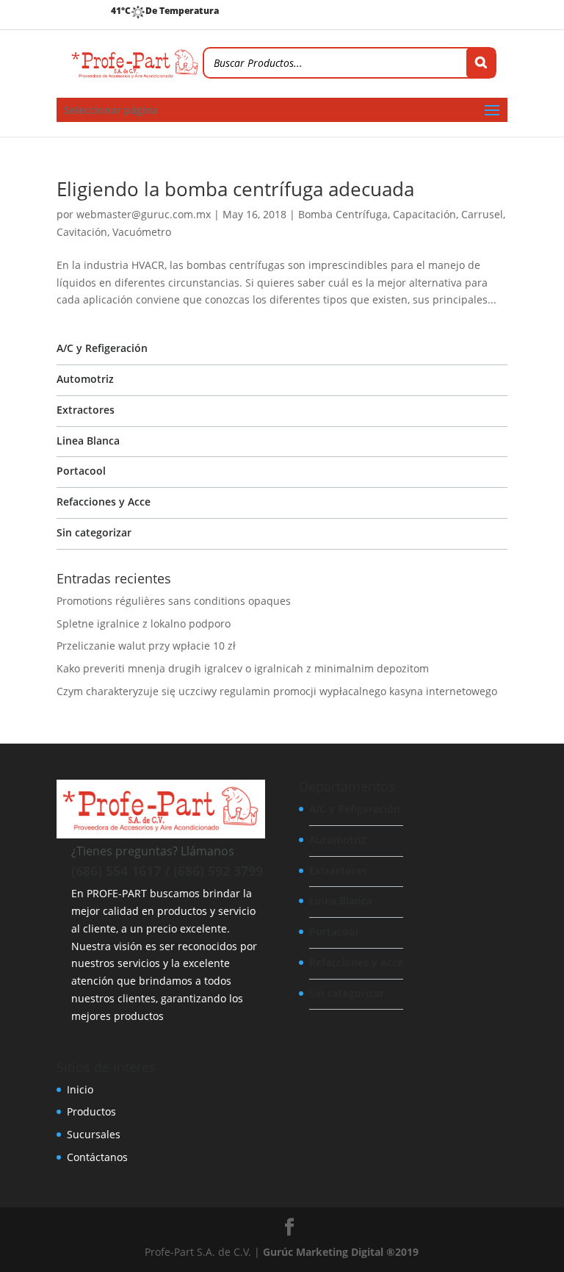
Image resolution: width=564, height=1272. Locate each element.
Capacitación (424, 214)
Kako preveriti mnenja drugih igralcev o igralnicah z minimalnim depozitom (243, 668)
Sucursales (93, 1134)
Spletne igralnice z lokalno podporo (144, 623)
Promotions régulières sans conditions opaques (174, 601)
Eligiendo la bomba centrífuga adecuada (235, 189)
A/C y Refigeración (102, 348)
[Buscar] (481, 63)
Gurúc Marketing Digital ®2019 (341, 1252)
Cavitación (82, 232)
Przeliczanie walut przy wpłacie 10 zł (146, 646)
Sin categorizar (94, 532)
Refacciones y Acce (104, 502)
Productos (91, 1111)
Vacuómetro (141, 232)
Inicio (80, 1089)
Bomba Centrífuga (343, 214)
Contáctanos (97, 1157)
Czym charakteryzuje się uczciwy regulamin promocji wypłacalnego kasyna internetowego (277, 691)
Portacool (81, 471)
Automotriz (85, 379)
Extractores (86, 410)
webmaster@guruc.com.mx (143, 214)
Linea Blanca (88, 441)
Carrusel (482, 214)
